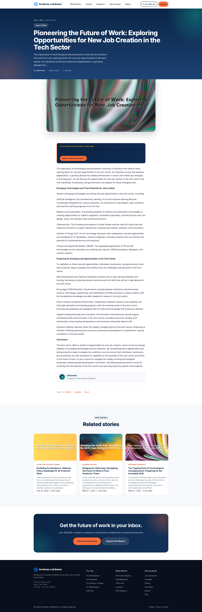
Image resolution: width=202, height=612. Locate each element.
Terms (158, 607)
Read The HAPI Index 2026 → (73, 158)
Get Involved (115, 4)
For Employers (91, 579)
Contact (165, 607)
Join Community (151, 576)
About (127, 4)
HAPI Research (121, 591)
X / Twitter (67, 392)
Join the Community (87, 541)
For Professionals (92, 576)
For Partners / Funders (94, 583)
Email (87, 392)
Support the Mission (115, 541)
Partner (147, 583)
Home (36, 20)
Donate (163, 4)
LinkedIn (77, 392)
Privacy (152, 607)
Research (101, 4)
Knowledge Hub (122, 579)
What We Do (75, 4)
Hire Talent (149, 587)
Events (89, 4)
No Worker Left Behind (50, 4)
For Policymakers (92, 587)
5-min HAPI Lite (149, 4)
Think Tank (120, 583)
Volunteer (148, 579)
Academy (119, 587)
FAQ (146, 594)
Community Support (123, 576)
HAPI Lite (90, 591)
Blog (41, 20)
